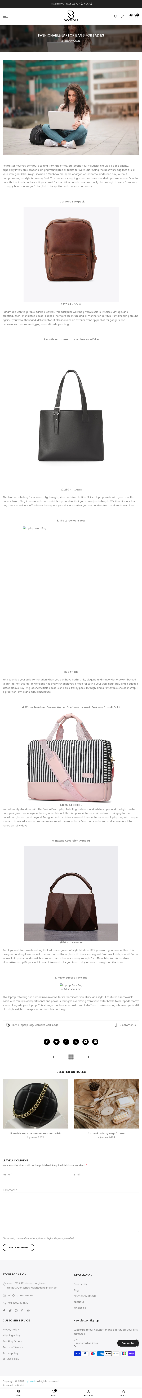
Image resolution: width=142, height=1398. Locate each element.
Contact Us (80, 1284)
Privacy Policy (11, 1329)
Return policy (10, 1353)
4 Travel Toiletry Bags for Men (106, 1133)
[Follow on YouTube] (28, 1310)
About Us (79, 1302)
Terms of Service (13, 1347)
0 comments (128, 1025)
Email (78, 1174)
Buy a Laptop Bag (22, 1025)
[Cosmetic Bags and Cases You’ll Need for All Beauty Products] (88, 1057)
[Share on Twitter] (56, 1042)
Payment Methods (85, 1296)
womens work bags (46, 1025)
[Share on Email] (95, 1042)
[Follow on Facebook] (4, 1310)
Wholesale (80, 1307)
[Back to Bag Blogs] (71, 1057)
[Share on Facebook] (47, 1042)
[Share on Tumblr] (76, 1042)
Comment (10, 1190)
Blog (76, 1290)
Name (7, 1174)
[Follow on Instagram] (16, 1310)
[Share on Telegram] (85, 1042)
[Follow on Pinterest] (22, 1310)
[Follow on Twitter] (10, 1310)
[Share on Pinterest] (66, 1042)
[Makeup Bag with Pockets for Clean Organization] (53, 1057)
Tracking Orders (12, 1341)
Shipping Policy (11, 1335)
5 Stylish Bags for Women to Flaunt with (35, 1133)
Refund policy (11, 1359)
